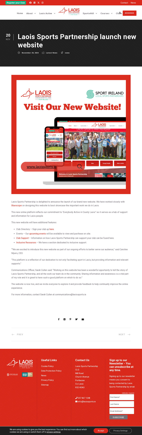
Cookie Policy (47, 366)
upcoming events (37, 233)
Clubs (119, 13)
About (29, 13)
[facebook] (30, 3)
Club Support (22, 238)
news (67, 53)
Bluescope (16, 205)
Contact (124, 3)
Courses (105, 13)
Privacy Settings (120, 431)
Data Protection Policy (51, 371)
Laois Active (45, 13)
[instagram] (42, 3)
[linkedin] (34, 3)
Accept (101, 431)
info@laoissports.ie (87, 401)
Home (20, 13)
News (133, 3)
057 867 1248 (84, 398)
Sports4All (88, 13)
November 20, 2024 (30, 53)
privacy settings (54, 432)
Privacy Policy (47, 380)
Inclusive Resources (26, 242)
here (52, 229)
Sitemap (45, 385)
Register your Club (16, 3)
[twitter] (38, 3)
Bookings (129, 13)
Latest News (51, 53)
